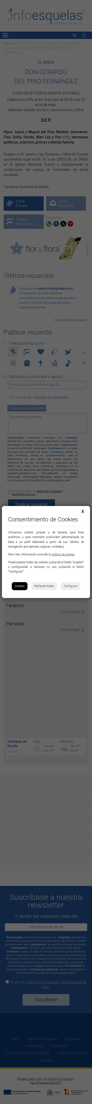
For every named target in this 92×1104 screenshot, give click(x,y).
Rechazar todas (44, 586)
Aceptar (20, 586)
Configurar (70, 586)
